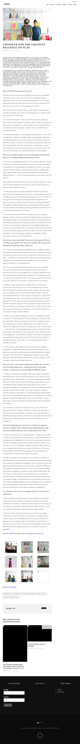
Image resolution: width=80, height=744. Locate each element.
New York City (42, 593)
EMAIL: (6, 697)
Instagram (30, 533)
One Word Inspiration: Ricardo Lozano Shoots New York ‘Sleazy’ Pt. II (13, 666)
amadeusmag (6, 670)
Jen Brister (13, 587)
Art (47, 4)
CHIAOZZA (12, 533)
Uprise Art (40, 533)
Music (52, 4)
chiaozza (26, 593)
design (33, 593)
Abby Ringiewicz (7, 50)
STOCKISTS (60, 692)
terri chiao (15, 597)
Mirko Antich (32, 648)
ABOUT (59, 689)
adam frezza (7, 593)
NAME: (6, 690)
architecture (17, 593)
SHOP (75, 4)
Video (70, 4)
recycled (6, 597)
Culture (58, 4)
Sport (65, 4)
